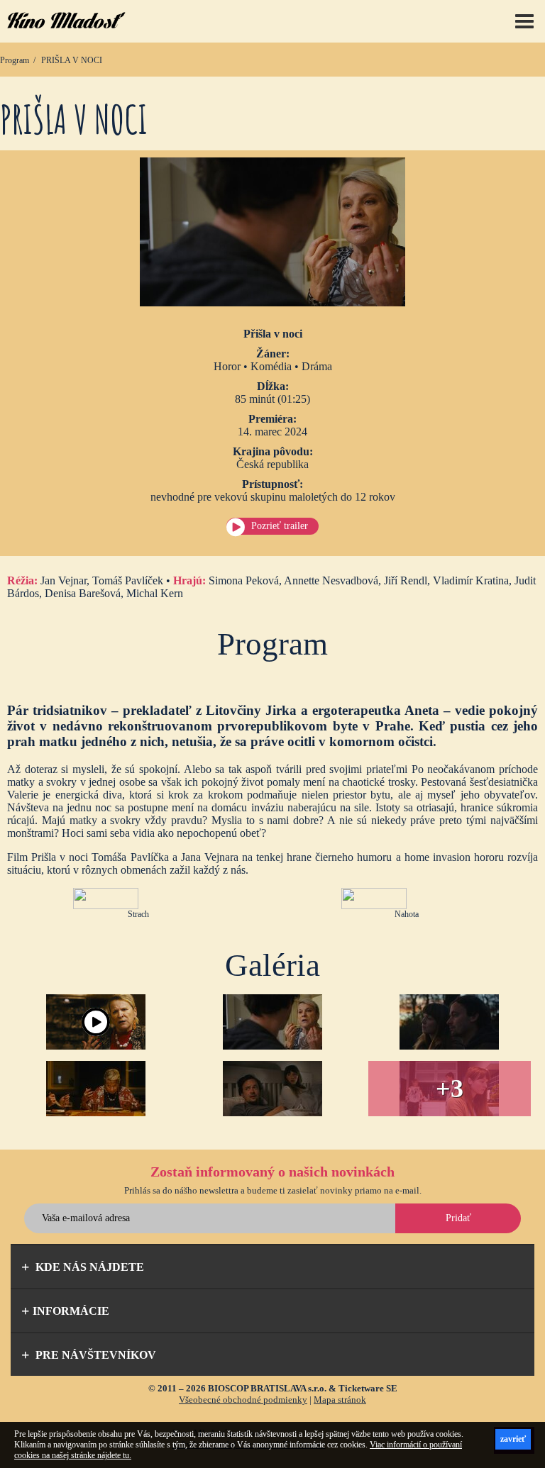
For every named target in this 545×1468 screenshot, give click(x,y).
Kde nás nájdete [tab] (88, 1267)
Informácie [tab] (71, 1311)
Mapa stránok (340, 1399)
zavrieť (513, 1439)
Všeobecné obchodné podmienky (243, 1399)
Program (14, 60)
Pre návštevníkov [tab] (94, 1355)
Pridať (458, 1218)
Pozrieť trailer (279, 526)
